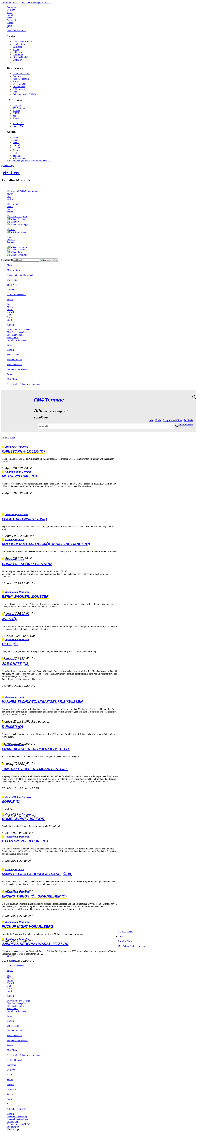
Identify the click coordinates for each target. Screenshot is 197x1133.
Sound (10, 15)
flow (9, 196)
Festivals (188, 420)
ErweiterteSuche (186, 425)
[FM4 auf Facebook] (17, 219)
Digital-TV (18, 60)
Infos (9, 345)
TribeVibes (12, 285)
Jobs (15, 91)
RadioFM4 (18, 126)
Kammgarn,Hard (14, 539)
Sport (9, 25)
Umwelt (10, 312)
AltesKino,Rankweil (16, 447)
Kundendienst (19, 44)
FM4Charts (12, 337)
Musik (10, 307)
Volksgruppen (19, 158)
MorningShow (14, 270)
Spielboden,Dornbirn (17, 592)
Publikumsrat (19, 89)
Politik (10, 309)
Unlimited (11, 289)
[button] (22, 191)
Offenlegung (12, 1121)
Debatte (10, 17)
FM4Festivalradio (15, 335)
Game (9, 314)
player (10, 194)
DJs (165, 420)
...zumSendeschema (16, 294)
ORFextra (17, 52)
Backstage (17, 47)
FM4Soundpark (14, 359)
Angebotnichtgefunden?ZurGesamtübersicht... (29, 160)
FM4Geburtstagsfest (16, 332)
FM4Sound (12, 204)
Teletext (16, 110)
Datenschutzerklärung (17, 1116)
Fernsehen (11, 7)
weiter (12, 437)
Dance (10, 206)
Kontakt (10, 350)
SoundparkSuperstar (16, 340)
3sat (14, 116)
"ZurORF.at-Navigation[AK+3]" (36, 2)
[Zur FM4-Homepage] (7, 165)
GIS (14, 62)
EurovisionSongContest (18, 329)
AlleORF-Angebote (16, 1109)
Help (15, 153)
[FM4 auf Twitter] (15, 252)
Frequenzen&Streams (17, 369)
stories (10, 199)
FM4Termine (49, 400)
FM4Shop (12, 379)
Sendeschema (13, 354)
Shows (10, 265)
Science (16, 150)
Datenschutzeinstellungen (18, 1119)
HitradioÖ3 (18, 123)
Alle (151, 420)
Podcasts (11, 209)
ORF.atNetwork (14, 1060)
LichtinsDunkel (20, 57)
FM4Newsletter (14, 364)
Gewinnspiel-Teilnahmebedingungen (24, 384)
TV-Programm (19, 108)
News (9, 28)
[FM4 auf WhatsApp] (17, 224)
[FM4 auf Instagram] (17, 216)
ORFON (11, 10)
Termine (10, 211)
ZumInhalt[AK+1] (10, 2)
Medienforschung (21, 79)
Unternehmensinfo (21, 73)
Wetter (10, 23)
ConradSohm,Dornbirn (18, 472)
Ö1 (14, 121)
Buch (9, 317)
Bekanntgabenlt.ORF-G (24, 94)
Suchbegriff (6, 260)
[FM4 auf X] (13, 222)
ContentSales (19, 86)
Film (9, 304)
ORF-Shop (18, 54)
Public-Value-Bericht (22, 41)
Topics (10, 299)
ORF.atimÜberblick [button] (16, 30)
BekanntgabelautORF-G (18, 1124)
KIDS (9, 12)
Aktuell (10, 325)
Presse (15, 81)
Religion (16, 155)
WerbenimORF (20, 84)
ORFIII (16, 113)
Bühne (178, 420)
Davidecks (12, 280)
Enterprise (17, 76)
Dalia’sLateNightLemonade (20, 275)
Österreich (11, 20)
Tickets (16, 49)
